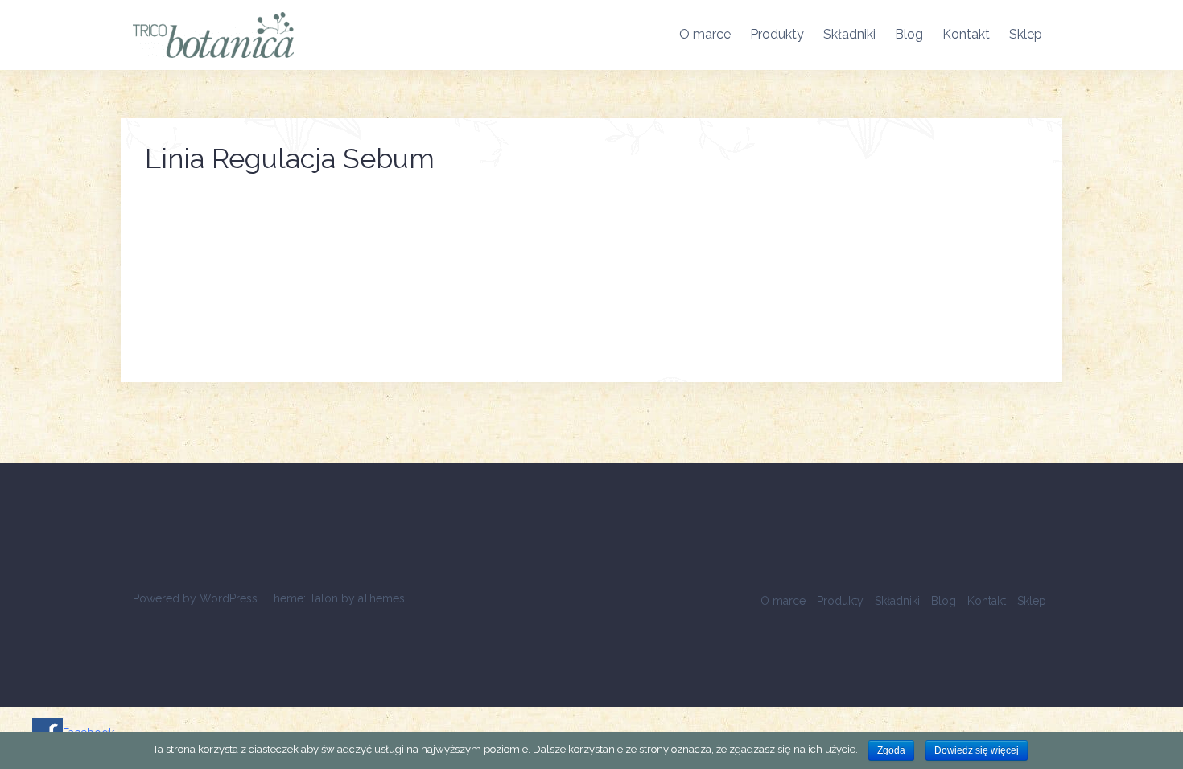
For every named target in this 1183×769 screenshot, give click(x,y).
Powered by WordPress (195, 598)
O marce (705, 34)
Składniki (849, 34)
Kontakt (966, 34)
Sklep (1025, 34)
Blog (909, 34)
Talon (323, 598)
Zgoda (891, 750)
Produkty (777, 34)
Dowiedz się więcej (976, 750)
